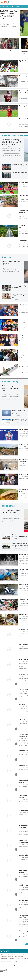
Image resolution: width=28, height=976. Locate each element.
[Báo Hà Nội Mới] (3, 146)
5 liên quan (21, 422)
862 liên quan (20, 540)
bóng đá (25, 961)
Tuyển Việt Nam (11, 954)
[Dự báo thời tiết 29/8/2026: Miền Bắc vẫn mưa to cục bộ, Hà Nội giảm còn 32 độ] (9, 96)
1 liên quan (9, 266)
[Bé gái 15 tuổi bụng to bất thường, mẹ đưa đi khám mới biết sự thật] (9, 860)
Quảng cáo (2, 971)
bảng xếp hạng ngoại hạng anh (6, 961)
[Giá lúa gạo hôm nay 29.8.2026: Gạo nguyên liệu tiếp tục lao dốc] (9, 755)
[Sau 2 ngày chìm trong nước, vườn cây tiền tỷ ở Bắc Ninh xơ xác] (9, 201)
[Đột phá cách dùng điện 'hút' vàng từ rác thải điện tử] (9, 574)
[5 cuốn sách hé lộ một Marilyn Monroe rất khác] (9, 679)
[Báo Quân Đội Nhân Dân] (2, 52)
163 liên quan (10, 146)
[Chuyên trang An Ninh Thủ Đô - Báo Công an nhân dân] (20, 902)
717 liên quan (19, 415)
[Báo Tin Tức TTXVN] (20, 463)
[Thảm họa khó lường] (9, 43)
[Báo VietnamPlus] (21, 324)
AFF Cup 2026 (11, 958)
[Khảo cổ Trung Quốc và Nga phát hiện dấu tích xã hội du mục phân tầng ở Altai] (9, 464)
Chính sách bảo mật (3, 970)
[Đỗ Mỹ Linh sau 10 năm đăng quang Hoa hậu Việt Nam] (9, 340)
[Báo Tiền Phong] (20, 242)
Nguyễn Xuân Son (4, 958)
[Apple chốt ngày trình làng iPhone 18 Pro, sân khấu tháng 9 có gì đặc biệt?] (6, 413)
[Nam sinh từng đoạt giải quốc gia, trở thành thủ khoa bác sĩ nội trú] (9, 434)
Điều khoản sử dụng (3, 969)
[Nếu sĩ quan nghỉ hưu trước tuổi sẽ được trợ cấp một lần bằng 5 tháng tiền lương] (9, 920)
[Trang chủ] (4, 2)
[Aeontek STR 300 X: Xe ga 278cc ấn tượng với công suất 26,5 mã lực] (9, 589)
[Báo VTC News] (21, 799)
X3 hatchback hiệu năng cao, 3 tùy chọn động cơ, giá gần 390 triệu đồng (19, 536)
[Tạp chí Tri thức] (21, 53)
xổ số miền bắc (3, 956)
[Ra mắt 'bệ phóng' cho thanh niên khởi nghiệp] (9, 890)
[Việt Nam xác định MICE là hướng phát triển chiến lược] (9, 709)
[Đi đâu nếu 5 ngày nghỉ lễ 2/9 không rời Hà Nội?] (6, 288)
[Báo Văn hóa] (20, 556)
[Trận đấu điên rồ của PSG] (9, 66)
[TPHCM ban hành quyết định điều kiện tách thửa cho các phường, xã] (9, 449)
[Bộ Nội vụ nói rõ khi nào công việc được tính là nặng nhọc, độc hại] (9, 355)
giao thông (24, 958)
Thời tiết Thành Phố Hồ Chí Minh (20, 956)
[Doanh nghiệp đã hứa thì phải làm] (9, 246)
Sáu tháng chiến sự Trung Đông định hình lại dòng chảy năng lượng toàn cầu (12, 142)
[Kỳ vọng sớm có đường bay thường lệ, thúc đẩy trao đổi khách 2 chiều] (9, 664)
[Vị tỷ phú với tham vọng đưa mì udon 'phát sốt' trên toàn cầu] (9, 479)
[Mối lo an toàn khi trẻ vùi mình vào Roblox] (9, 649)
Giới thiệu (1, 967)
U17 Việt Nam (17, 958)
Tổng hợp (14, 967)
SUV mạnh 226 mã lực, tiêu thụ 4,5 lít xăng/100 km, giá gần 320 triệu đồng (20, 545)
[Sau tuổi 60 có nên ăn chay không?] (9, 619)
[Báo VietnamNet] (1, 21)
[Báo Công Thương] (13, 422)
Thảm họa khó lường (5, 50)
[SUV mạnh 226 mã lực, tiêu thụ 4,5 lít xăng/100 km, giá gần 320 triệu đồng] (6, 546)
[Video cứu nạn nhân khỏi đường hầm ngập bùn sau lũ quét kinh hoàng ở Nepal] (9, 875)
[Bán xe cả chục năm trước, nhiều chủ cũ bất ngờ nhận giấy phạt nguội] (9, 81)
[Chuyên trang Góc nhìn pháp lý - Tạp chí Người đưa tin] (20, 829)
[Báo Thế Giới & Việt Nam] (3, 392)
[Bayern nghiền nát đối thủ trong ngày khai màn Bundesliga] (9, 111)
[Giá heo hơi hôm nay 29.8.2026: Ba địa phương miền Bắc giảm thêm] (9, 604)
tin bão (24, 954)
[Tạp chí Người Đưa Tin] (20, 571)
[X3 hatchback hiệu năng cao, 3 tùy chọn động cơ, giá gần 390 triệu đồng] (6, 537)
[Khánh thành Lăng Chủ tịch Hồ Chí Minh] (9, 560)
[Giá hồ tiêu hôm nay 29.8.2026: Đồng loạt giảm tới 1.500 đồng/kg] (9, 770)
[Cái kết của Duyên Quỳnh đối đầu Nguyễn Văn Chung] (9, 936)
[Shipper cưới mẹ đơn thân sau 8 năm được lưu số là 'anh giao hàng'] (6, 296)
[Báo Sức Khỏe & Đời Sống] (20, 616)
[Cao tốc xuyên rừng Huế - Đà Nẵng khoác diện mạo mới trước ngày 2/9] (9, 231)
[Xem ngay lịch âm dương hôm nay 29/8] (9, 815)
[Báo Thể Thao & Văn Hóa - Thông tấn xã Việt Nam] (20, 844)
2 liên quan (11, 514)
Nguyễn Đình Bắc (19, 954)
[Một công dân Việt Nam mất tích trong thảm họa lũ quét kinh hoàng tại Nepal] (9, 800)
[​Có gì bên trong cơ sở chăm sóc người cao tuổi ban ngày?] (9, 694)
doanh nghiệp (10, 956)
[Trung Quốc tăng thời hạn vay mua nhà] (6, 175)
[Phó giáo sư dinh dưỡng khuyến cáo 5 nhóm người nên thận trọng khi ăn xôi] (9, 494)
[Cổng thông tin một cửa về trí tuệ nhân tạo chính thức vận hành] (6, 421)
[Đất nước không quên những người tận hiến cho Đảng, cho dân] (9, 310)
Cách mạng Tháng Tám (18, 961)
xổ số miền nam (4, 954)
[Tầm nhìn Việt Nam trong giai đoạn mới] (9, 124)
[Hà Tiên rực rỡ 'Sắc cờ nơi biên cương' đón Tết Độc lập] (9, 724)
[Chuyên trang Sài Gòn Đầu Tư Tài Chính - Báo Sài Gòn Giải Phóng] (21, 446)
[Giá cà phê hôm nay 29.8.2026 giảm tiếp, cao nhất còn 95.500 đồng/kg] (9, 785)
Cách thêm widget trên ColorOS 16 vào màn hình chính (10, 388)
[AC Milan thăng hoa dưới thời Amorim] (9, 188)
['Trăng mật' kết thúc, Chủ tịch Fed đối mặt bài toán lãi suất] (6, 167)
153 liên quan (9, 21)
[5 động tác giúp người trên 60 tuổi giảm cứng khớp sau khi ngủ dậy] (9, 634)
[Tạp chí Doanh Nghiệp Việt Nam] (13, 540)
